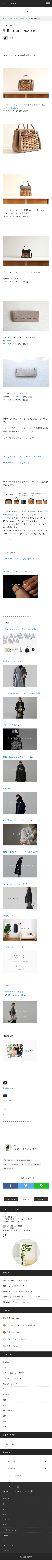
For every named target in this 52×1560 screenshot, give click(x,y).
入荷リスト (7, 1368)
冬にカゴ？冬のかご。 (13, 725)
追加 (4, 1427)
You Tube (7, 1100)
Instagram (8, 1088)
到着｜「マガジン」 (14, 1346)
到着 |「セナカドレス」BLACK (14, 1286)
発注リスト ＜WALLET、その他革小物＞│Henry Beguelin (28, 1325)
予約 (4, 1389)
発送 (4, 1405)
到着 (4, 1400)
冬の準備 (7, 789)
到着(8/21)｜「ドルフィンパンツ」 (16, 1302)
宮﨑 (15, 1145)
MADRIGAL (11, 3)
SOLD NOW (7, 1411)
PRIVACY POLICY (9, 1545)
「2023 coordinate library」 (16, 995)
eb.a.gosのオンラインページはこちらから (22, 456)
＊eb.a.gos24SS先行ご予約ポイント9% (21, 559)
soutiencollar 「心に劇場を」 (17, 884)
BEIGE (14, 108)
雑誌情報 (6, 1362)
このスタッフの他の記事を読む (26, 1149)
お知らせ (6, 1499)
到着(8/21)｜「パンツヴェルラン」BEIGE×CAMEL (21, 1297)
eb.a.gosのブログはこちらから (17, 463)
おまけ (5, 1509)
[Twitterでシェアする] (26, 1186)
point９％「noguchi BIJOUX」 (17, 571)
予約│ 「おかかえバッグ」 (17, 1339)
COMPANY (7, 1540)
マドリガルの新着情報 (32, 1164)
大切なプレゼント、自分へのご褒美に (20, 629)
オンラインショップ (9, 1530)
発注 (4, 1421)
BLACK (14, 279)
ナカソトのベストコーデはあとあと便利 (21, 693)
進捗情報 (6, 1394)
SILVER (15, 397)
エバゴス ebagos (13, 1164)
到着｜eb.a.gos (13, 1318)
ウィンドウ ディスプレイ (12, 1378)
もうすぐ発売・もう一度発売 (13, 1373)
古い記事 (40, 1199)
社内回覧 (10, 1168)
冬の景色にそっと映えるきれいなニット (21, 820)
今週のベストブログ (12, 916)
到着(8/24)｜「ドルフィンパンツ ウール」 (18, 1291)
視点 (4, 1514)
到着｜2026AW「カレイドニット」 (16, 1280)
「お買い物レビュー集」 (14, 947)
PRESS (5, 1535)
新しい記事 (11, 1199)
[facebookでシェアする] (10, 1186)
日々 (4, 1504)
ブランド (6, 1519)
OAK (9, 341)
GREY (14, 213)
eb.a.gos (10, 1160)
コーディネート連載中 (13, 992)
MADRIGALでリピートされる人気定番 (21, 852)
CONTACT (6, 1551)
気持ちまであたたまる (13, 661)
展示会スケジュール (10, 1384)
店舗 (4, 1525)
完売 (4, 1416)
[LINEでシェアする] (41, 1186)
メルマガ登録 (28, 511)
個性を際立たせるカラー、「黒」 (18, 757)
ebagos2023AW (24, 1160)
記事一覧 (26, 1199)
